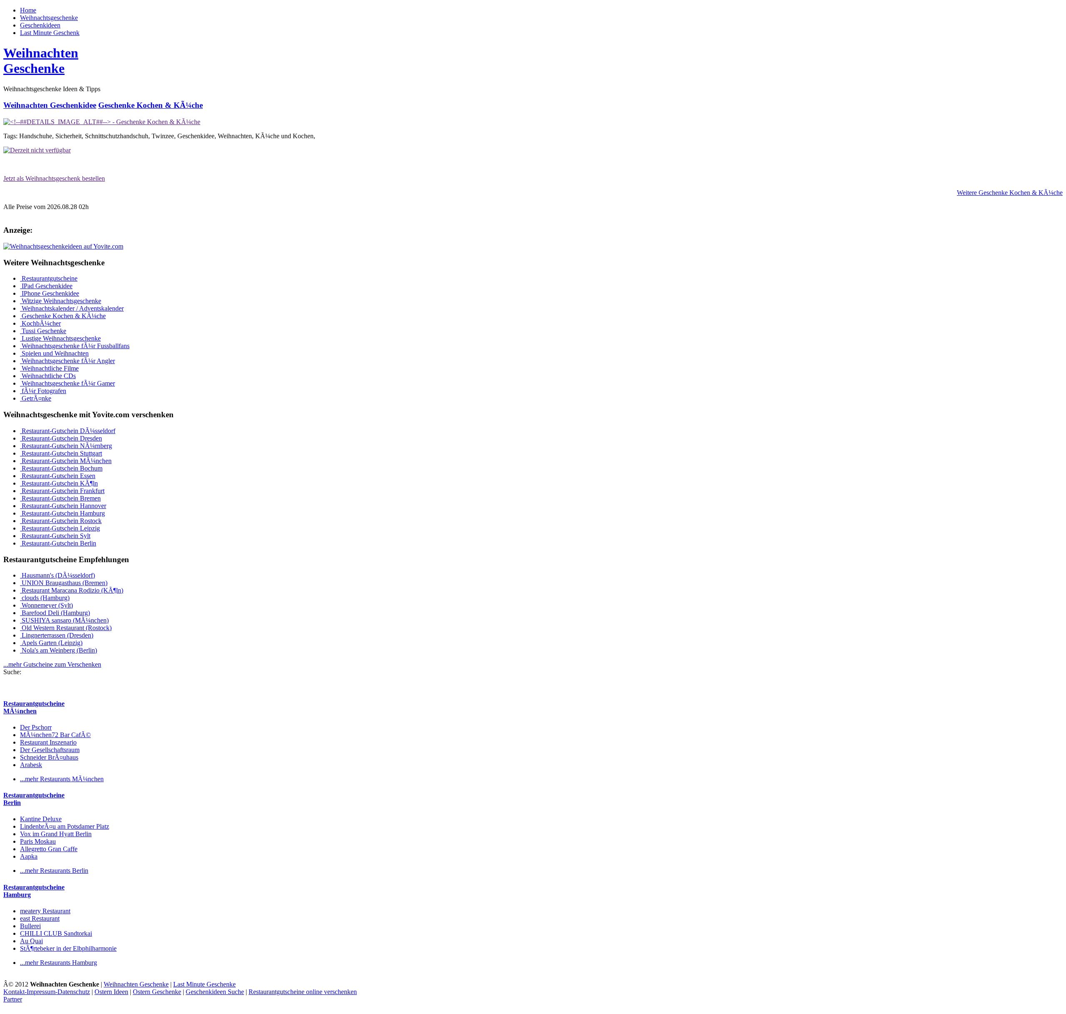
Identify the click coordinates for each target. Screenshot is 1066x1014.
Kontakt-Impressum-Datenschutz (46, 991)
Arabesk (31, 764)
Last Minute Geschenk (50, 32)
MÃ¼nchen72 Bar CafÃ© (55, 734)
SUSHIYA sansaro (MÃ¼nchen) (64, 620)
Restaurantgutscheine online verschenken (303, 991)
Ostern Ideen (111, 991)
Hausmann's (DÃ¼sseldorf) (57, 575)
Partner (12, 999)
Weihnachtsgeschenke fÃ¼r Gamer (67, 383)
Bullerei (30, 925)
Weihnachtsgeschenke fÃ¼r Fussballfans (75, 345)
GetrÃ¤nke (35, 398)
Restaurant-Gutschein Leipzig (60, 528)
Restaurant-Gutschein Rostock (61, 520)
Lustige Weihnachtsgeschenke (60, 338)
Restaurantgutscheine (48, 278)
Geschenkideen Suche (215, 991)
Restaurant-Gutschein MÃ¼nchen (66, 460)
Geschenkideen (40, 25)
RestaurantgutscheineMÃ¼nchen (34, 707)
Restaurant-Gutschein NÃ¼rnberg (66, 445)
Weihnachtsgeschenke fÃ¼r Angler (67, 360)
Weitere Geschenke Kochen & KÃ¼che (1010, 192)
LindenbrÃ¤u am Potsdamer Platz (64, 826)
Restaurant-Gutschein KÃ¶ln (59, 483)
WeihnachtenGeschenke (40, 60)
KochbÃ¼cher (40, 323)
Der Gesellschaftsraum (50, 749)
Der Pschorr (36, 727)
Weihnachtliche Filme (49, 368)
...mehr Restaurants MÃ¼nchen (62, 778)
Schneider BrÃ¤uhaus (49, 757)
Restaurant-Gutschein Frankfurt (62, 490)
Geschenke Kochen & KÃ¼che (150, 105)
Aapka (28, 856)
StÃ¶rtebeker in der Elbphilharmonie (68, 948)
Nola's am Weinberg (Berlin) (58, 650)
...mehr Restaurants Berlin (54, 870)
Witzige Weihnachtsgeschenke (60, 300)
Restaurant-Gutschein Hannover (63, 505)
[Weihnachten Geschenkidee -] (101, 121)
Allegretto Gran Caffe (48, 848)
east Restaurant (40, 918)
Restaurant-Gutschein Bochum (61, 468)
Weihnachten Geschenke (136, 984)
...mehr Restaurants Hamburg (58, 962)
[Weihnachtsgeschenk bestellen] (37, 150)
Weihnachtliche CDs (48, 375)
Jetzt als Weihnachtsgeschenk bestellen (54, 178)
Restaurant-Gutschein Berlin (58, 543)
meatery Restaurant (45, 910)
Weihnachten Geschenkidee (49, 105)
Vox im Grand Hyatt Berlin (56, 833)
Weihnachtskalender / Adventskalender (72, 308)
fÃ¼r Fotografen (43, 390)
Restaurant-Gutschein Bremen (60, 498)
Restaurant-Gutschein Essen (57, 475)
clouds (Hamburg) (45, 597)
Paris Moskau (38, 841)
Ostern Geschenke (157, 991)
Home (28, 10)
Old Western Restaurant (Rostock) (66, 627)
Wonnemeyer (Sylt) (46, 605)
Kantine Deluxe (41, 818)
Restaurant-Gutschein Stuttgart (61, 453)
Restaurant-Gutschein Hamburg (62, 513)
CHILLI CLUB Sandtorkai (56, 933)
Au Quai (31, 940)
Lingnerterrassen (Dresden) (56, 635)
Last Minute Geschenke (204, 984)
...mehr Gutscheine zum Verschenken (52, 664)
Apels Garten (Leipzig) (51, 642)
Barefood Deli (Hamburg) (55, 612)
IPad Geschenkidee (46, 285)
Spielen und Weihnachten (54, 353)
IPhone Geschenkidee (49, 293)
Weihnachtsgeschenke (49, 17)
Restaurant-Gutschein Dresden (61, 438)
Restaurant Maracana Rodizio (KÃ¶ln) (71, 590)
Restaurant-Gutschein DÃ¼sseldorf (67, 430)
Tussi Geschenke (43, 330)
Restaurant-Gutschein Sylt (55, 535)
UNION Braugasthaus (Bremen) (63, 582)
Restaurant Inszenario (48, 742)
